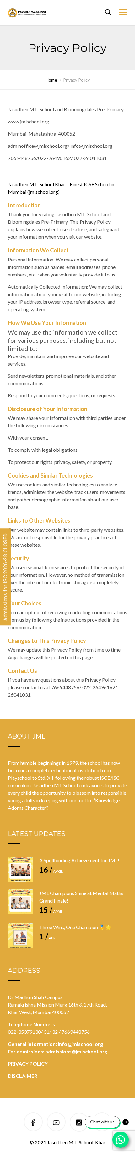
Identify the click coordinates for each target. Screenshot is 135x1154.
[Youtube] (56, 1123)
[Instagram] (79, 1123)
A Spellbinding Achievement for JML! (79, 860)
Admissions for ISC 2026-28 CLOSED (5, 577)
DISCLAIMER (22, 1076)
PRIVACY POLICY (28, 1064)
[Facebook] (33, 1123)
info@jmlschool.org (80, 1044)
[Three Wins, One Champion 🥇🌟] (20, 935)
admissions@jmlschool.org (76, 1051)
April (51, 871)
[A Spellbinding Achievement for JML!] (20, 869)
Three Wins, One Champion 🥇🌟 (75, 927)
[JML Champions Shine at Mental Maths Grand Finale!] (20, 901)
